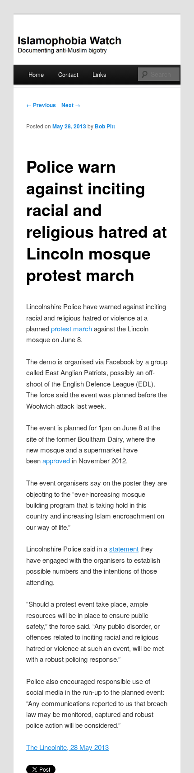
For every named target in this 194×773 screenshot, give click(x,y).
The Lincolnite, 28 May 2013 (67, 747)
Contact (68, 74)
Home (36, 74)
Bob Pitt (105, 126)
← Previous (41, 105)
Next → (70, 105)
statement (124, 548)
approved (56, 460)
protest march (71, 328)
